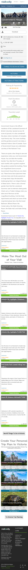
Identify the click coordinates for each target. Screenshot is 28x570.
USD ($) (16, 1)
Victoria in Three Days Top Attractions (12, 482)
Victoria (9, 6)
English (22, 1)
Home (3, 6)
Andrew (24, 9)
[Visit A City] (5, 529)
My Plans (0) (23, 6)
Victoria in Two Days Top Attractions (11, 462)
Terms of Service (5, 568)
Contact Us (18, 535)
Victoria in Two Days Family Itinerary (11, 503)
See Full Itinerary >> (14, 470)
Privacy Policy (10, 566)
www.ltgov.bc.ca (7, 58)
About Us (17, 537)
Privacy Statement (20, 538)
